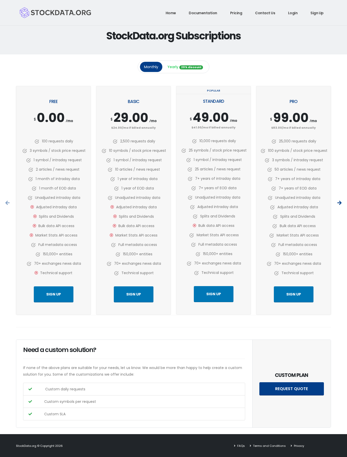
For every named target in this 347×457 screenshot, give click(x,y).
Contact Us (265, 13)
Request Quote (291, 389)
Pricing (236, 13)
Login (293, 13)
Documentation (203, 13)
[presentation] (7, 203)
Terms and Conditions (269, 446)
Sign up (53, 294)
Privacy (298, 446)
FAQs (240, 446)
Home (171, 13)
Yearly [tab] (184, 66)
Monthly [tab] (151, 66)
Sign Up (317, 13)
